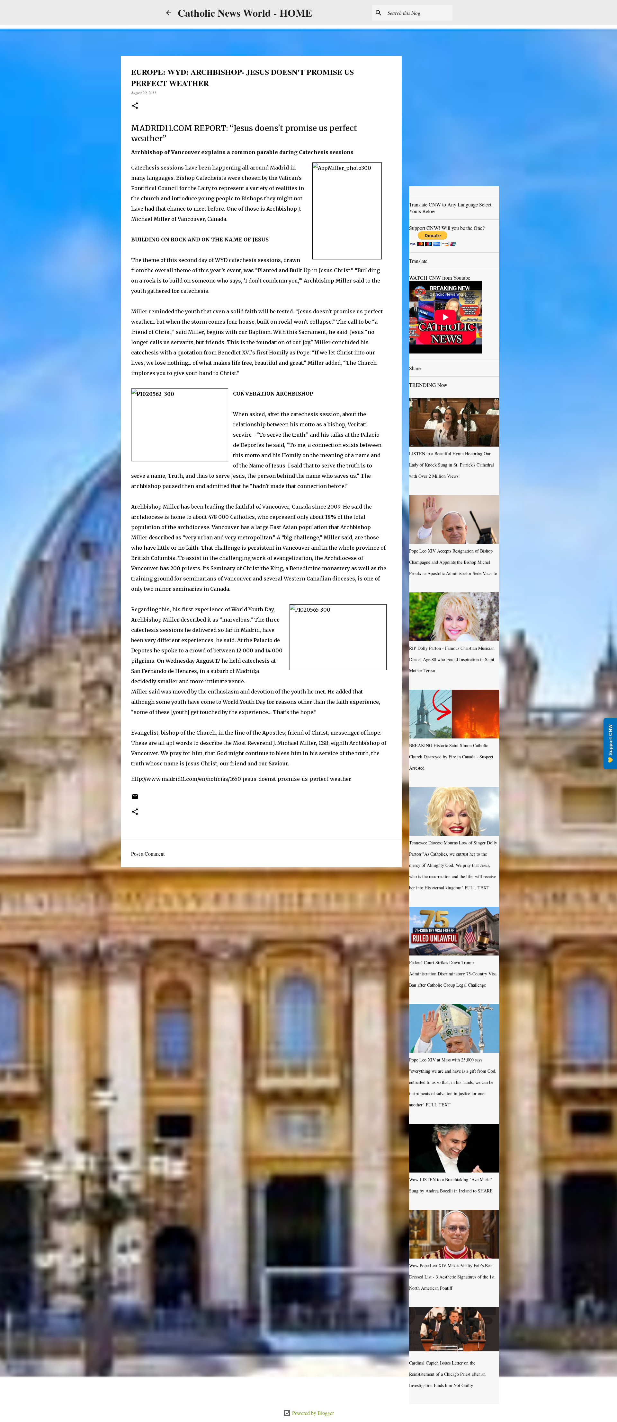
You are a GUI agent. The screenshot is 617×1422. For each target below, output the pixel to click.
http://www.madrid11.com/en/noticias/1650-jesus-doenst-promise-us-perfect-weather (241, 779)
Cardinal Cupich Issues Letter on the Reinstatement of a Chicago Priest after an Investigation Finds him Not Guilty (447, 1374)
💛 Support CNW (610, 743)
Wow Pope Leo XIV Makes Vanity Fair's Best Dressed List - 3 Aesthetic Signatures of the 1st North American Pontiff (452, 1276)
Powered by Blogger (312, 1412)
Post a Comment (148, 853)
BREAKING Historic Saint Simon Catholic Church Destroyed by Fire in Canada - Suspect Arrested (451, 756)
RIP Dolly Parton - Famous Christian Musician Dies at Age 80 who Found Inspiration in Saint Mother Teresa (452, 659)
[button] (135, 106)
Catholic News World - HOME (245, 12)
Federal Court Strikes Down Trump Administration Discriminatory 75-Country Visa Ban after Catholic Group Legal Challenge (452, 973)
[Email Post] (135, 798)
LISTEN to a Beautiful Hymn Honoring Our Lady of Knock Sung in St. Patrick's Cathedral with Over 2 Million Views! (451, 464)
